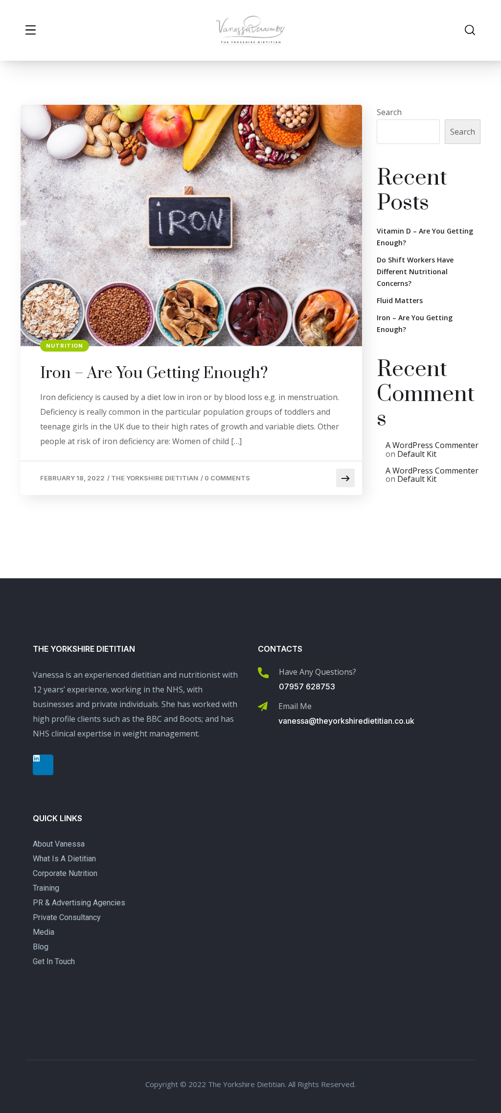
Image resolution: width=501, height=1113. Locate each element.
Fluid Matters (400, 300)
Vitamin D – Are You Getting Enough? (425, 236)
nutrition (64, 345)
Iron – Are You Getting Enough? (154, 373)
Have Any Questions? (317, 671)
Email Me (295, 706)
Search (389, 112)
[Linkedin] (43, 765)
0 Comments (227, 478)
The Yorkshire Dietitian (154, 478)
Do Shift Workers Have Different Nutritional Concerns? (415, 271)
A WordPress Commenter (432, 445)
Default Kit (416, 454)
